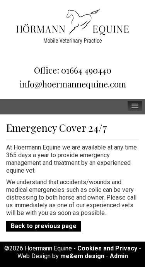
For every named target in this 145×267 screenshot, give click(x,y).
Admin (119, 256)
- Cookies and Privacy (105, 248)
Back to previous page (44, 226)
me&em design (82, 256)
